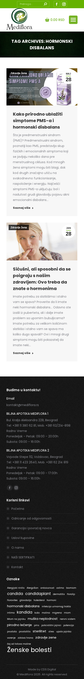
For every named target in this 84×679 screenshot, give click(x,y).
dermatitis (59, 594)
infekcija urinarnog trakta (56, 606)
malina (46, 612)
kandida (24, 612)
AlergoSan (32, 588)
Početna (17, 509)
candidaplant (38, 593)
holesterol (39, 600)
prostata (12, 631)
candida (15, 593)
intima (11, 612)
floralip (71, 594)
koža (37, 612)
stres (51, 631)
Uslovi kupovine (22, 538)
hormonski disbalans (23, 606)
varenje (11, 637)
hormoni (51, 600)
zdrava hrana (25, 637)
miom (67, 612)
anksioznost (47, 588)
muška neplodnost (43, 618)
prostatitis (25, 631)
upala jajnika (63, 631)
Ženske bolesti (29, 649)
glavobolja (25, 600)
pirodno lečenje (19, 625)
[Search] (45, 4)
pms (36, 625)
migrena (57, 612)
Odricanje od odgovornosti (31, 518)
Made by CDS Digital (42, 669)
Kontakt (17, 567)
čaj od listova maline (19, 644)
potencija (68, 625)
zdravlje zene (45, 637)
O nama (17, 547)
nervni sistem (67, 619)
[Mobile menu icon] (73, 20)
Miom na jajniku (16, 619)
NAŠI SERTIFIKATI (22, 557)
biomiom (71, 588)
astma (60, 588)
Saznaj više (21, 208)
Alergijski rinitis (16, 588)
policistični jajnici (51, 625)
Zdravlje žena (19, 73)
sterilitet (39, 631)
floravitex (12, 600)
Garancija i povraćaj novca (31, 528)
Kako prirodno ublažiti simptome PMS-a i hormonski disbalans (37, 120)
